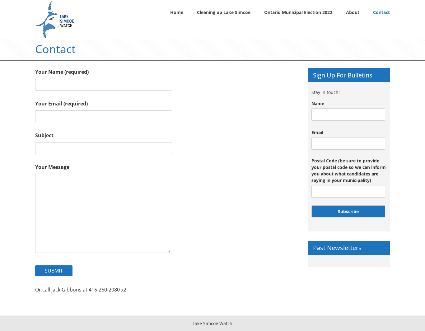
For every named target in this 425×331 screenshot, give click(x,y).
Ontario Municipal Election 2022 (298, 12)
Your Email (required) (61, 103)
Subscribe (348, 211)
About (352, 12)
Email (317, 132)
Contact (381, 12)
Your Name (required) (62, 71)
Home (176, 12)
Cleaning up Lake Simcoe (223, 12)
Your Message (52, 167)
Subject (44, 135)
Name (317, 103)
